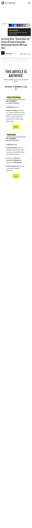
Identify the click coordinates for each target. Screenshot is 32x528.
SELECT (16, 176)
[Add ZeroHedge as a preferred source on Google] (29, 25)
